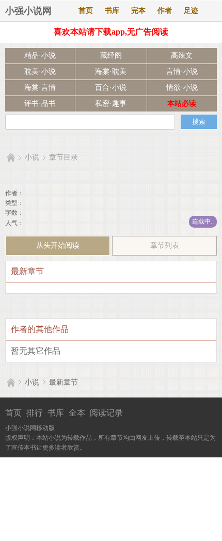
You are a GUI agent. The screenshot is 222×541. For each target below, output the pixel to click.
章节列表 (164, 245)
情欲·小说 (182, 87)
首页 (85, 10)
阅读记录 (106, 412)
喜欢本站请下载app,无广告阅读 (111, 31)
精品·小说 (40, 55)
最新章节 (63, 382)
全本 (77, 412)
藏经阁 (111, 55)
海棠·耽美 (110, 71)
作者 (164, 10)
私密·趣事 (110, 103)
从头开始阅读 (58, 245)
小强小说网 (28, 11)
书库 (112, 10)
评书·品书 (40, 103)
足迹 (191, 10)
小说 (32, 157)
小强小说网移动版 (30, 428)
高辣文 (182, 55)
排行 (34, 412)
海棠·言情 (40, 87)
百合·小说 (110, 87)
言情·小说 (182, 71)
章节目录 (63, 157)
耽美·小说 (40, 71)
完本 (138, 10)
